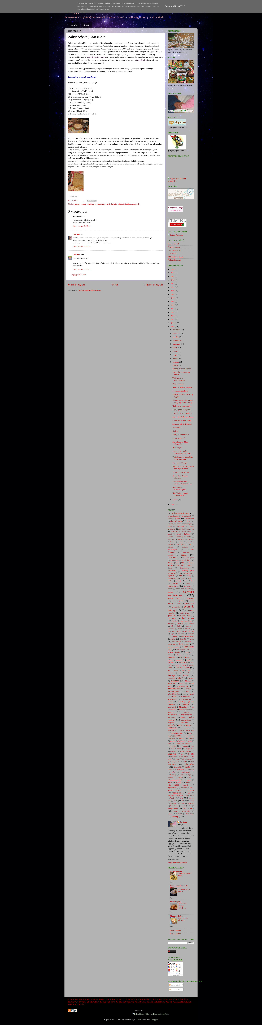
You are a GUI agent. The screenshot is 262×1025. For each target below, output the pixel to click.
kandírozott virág (188, 631)
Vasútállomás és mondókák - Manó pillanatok (183, 458)
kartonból (183, 639)
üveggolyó (190, 803)
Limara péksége (176, 916)
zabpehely (136, 204)
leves (187, 667)
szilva (170, 769)
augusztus (177, 344)
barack (170, 534)
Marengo (188, 681)
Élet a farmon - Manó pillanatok (180, 443)
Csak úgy (175, 431)
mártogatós (182, 683)
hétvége (174, 621)
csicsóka (170, 555)
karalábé (191, 634)
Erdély (189, 576)
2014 (173, 309)
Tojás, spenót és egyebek (181, 410)
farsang (178, 581)
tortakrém (176, 793)
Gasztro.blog (172, 254)
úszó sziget (173, 803)
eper (180, 576)
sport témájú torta (173, 762)
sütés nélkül (177, 767)
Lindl (189, 670)
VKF (191, 808)
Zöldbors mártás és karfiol (182, 424)
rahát (169, 743)
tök (189, 793)
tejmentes (170, 777)
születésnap (172, 775)
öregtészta (171, 723)
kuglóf (189, 660)
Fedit (192, 581)
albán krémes (189, 519)
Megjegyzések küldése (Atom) (89, 290)
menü (191, 694)
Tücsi (175, 801)
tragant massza (189, 795)
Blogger (154, 1020)
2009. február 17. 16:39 (81, 246)
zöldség (174, 816)
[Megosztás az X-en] (92, 201)
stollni (185, 762)
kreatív (187, 657)
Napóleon (189, 709)
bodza (189, 537)
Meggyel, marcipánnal (180, 472)
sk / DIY (191, 754)
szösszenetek (186, 772)
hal (189, 616)
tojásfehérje (172, 787)
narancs (170, 712)
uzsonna (181, 803)
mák (187, 673)
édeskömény (172, 571)
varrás (184, 806)
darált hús (186, 560)
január (175, 500)
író (172, 626)
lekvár (177, 665)
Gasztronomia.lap (174, 250)
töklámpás (171, 795)
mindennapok (172, 699)
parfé (182, 730)
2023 (173, 276)
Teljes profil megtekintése (177, 862)
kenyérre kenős (173, 647)
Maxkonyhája (174, 688)
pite (187, 736)
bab (193, 529)
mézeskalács (185, 697)
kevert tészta (174, 652)
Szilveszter (180, 770)
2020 (173, 287)
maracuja (191, 678)
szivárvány (191, 769)
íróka (179, 626)
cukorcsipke (172, 550)
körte (180, 657)
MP (193, 707)
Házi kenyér (176, 448)
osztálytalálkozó (186, 720)
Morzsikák (183, 707)
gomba (181, 601)
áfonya (170, 518)
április (175, 358)
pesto (190, 733)
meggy (186, 691)
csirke (184, 555)
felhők (188, 583)
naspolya (186, 712)
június (175, 351)
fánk (169, 581)
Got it (181, 6)
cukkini (185, 547)
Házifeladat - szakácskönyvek (179, 488)
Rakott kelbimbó (178, 438)
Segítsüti (172, 754)
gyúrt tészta (185, 613)
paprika (186, 728)
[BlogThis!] (90, 201)
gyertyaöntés (176, 607)
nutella (183, 717)
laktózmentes (183, 662)
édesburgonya (184, 568)
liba (169, 670)
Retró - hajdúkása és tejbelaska (180, 477)
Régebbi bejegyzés (153, 284)
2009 (173, 326)
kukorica (171, 662)
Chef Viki (76, 255)
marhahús (171, 683)
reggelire (172, 746)
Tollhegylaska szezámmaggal (178, 379)
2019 (173, 291)
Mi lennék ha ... (178, 427)
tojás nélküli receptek (178, 785)
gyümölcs (171, 616)
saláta (179, 749)
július (175, 347)
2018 (173, 294)
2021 (173, 284)
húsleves (171, 623)
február (176, 365)
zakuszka (170, 814)
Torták (86, 25)
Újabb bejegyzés (76, 284)
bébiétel (178, 534)
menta (184, 694)
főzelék (170, 589)
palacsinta (188, 725)
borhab (181, 542)
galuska (170, 592)
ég (180, 573)
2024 (173, 273)
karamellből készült (187, 636)
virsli (184, 809)
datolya (170, 563)
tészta (170, 782)
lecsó (192, 662)
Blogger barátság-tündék (181, 369)
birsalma (170, 536)
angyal (170, 526)
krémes (170, 660)
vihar (190, 806)
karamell (175, 636)
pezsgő (170, 736)
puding (181, 738)
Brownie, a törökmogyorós (182, 387)
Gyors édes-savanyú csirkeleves (182, 906)
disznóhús (179, 565)
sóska (177, 759)
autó (187, 529)
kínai (169, 655)
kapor (172, 634)
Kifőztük (188, 652)
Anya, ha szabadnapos (180, 435)
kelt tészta (100, 204)
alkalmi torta (176, 521)
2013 (173, 312)
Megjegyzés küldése (78, 275)
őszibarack (185, 723)
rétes (192, 746)
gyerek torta (189, 603)
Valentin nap (174, 806)
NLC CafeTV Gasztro (176, 257)
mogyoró (185, 704)
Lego (171, 665)
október (176, 337)
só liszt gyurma (183, 756)
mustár (181, 710)
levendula (179, 668)
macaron (170, 673)
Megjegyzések (176, 989)
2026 (173, 269)
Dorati (170, 568)
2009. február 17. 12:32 (81, 226)
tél (190, 777)
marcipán (175, 681)
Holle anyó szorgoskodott (181, 406)
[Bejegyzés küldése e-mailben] (83, 200)
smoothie (173, 756)
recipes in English (183, 743)
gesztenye (190, 598)
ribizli (172, 749)
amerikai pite (187, 524)
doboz (190, 565)
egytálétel (171, 576)
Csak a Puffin (175, 930)
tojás (188, 782)
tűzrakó (192, 801)
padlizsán (171, 725)
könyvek (179, 655)
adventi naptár (186, 516)
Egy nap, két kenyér (179, 463)
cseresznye (186, 552)
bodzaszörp (190, 539)
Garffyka (76, 234)
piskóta (177, 735)
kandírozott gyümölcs (174, 631)
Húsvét (180, 623)
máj (179, 673)
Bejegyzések (175, 985)
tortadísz (191, 790)
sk (182, 754)
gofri (173, 601)
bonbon (172, 542)
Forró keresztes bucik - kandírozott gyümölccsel (182, 482)
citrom (170, 547)
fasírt (186, 581)
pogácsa (173, 738)
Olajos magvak (178, 384)
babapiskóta (174, 531)
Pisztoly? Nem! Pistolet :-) (182, 413)
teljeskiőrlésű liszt (124, 204)
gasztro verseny (80, 204)
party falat (190, 730)
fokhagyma (173, 586)
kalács (187, 629)
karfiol (173, 639)
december (177, 330)
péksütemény (177, 733)
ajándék (178, 518)
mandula (186, 675)
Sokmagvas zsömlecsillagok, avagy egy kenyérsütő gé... (183, 401)
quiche (190, 741)
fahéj (189, 578)
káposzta (181, 634)
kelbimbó (188, 641)
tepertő (189, 780)
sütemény (189, 764)
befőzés (187, 534)
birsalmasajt (180, 536)
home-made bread (186, 621)
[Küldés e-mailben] (88, 201)
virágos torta (173, 808)
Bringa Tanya (180, 544)
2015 (173, 305)
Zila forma (190, 814)
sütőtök (187, 767)
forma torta (187, 586)
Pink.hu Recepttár (174, 260)
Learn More (170, 6)
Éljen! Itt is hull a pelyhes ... (183, 417)
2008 (173, 504)
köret (188, 655)
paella (180, 725)
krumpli (179, 660)
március (176, 362)
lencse (184, 665)
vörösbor (175, 811)
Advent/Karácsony (180, 513)
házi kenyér (92, 204)
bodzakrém (181, 539)
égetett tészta (188, 573)
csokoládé (172, 557)
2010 (173, 323)
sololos (138, 1020)
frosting (189, 589)
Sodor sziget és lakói (180, 391)
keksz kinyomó (176, 641)
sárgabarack (190, 749)
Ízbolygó (188, 626)
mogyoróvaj (172, 707)
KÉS (189, 650)
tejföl (189, 775)
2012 (173, 316)
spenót (189, 759)
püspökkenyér (181, 741)
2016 (173, 301)
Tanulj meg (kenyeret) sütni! (178, 886)
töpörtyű (180, 795)
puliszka (191, 738)
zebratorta (179, 814)
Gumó (179, 603)
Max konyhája (175, 902)
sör (183, 759)
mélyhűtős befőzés (174, 694)
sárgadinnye (173, 751)
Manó (180, 678)
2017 (173, 298)
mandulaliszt (171, 678)
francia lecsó (180, 589)
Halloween (172, 618)
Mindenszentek (186, 699)
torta (178, 790)
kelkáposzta (171, 644)
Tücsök (184, 801)
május (175, 355)
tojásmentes (184, 787)
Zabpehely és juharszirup (181, 420)
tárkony (183, 775)
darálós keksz (175, 560)
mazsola (188, 689)
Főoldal (73, 25)
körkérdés (171, 657)
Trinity (172, 798)
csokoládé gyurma (188, 558)
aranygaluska (180, 526)
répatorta (184, 746)
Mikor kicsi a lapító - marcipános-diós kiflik (181, 452)
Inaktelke (191, 624)
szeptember (177, 340)
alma (188, 521)
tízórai (178, 782)
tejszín (180, 777)
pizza (192, 736)
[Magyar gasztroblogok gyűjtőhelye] (181, 181)
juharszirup (171, 629)
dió (182, 562)
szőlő (173, 772)
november (177, 333)
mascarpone (182, 686)
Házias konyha (176, 871)
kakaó (180, 629)
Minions (170, 702)
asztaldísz (181, 529)
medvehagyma (173, 691)
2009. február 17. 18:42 (81, 269)
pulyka (172, 741)
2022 (173, 280)
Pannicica (172, 727)
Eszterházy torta (173, 578)
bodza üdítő (171, 539)
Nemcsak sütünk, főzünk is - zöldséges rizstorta (183, 467)
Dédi (176, 563)
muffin (172, 710)
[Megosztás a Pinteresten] (95, 201)
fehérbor (175, 583)
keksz (192, 639)
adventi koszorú (173, 516)
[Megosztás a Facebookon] (94, 201)
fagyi (183, 578)
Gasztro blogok (173, 244)
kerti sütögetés (181, 649)
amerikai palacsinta (174, 524)
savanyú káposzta (186, 751)
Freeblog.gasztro (174, 247)
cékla (189, 544)
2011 (173, 319)
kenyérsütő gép (111, 204)
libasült (176, 670)
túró (181, 798)
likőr (183, 670)
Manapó (171, 675)
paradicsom (172, 730)
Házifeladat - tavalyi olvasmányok (180, 494)
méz (174, 696)
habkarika (182, 616)
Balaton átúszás (186, 531)
